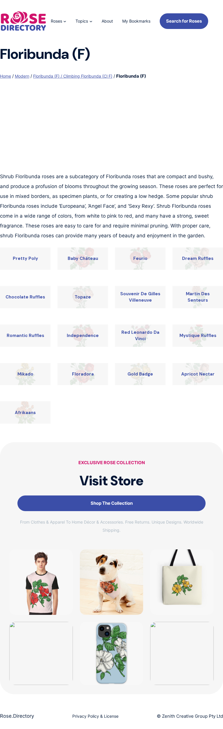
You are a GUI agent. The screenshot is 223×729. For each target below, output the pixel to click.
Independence (83, 335)
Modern (22, 76)
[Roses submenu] (64, 21)
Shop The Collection (112, 503)
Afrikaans (25, 412)
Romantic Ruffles (25, 335)
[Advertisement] (111, 128)
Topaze (83, 297)
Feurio (140, 258)
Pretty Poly (25, 258)
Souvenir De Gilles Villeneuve (140, 297)
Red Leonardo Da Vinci (140, 335)
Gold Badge (140, 374)
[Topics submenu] (90, 21)
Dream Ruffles (197, 258)
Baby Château (83, 258)
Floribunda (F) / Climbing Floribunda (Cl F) (72, 76)
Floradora (83, 374)
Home (5, 76)
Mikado (25, 374)
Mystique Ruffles (197, 335)
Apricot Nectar (198, 374)
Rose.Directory (17, 716)
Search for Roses (184, 21)
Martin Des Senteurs (198, 297)
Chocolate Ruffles (25, 297)
